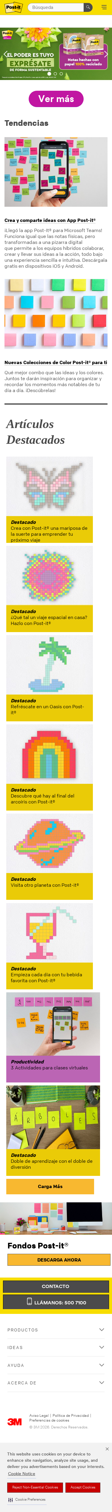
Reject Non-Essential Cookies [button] (35, 1487)
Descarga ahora (59, 1260)
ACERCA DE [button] (22, 1382)
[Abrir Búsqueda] (104, 7)
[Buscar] (88, 7)
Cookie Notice (21, 1474)
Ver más (56, 99)
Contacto (56, 1286)
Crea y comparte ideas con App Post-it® (50, 220)
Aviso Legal (39, 1416)
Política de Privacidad (71, 1416)
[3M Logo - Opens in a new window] (13, 7)
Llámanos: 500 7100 (59, 1303)
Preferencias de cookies (49, 1420)
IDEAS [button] (15, 1347)
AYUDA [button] (15, 1365)
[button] (27, 1500)
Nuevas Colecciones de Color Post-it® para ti (55, 362)
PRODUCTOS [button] (22, 1329)
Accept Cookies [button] (82, 1487)
